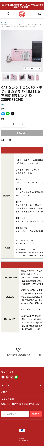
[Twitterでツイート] (12, 113)
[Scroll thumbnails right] (41, 77)
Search (22, 438)
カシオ (4, 104)
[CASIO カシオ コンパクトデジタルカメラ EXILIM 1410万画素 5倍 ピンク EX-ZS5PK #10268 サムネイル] (5, 77)
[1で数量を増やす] (22, 124)
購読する (36, 413)
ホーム (4, 22)
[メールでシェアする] (3, 113)
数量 (2, 119)
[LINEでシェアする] (8, 113)
